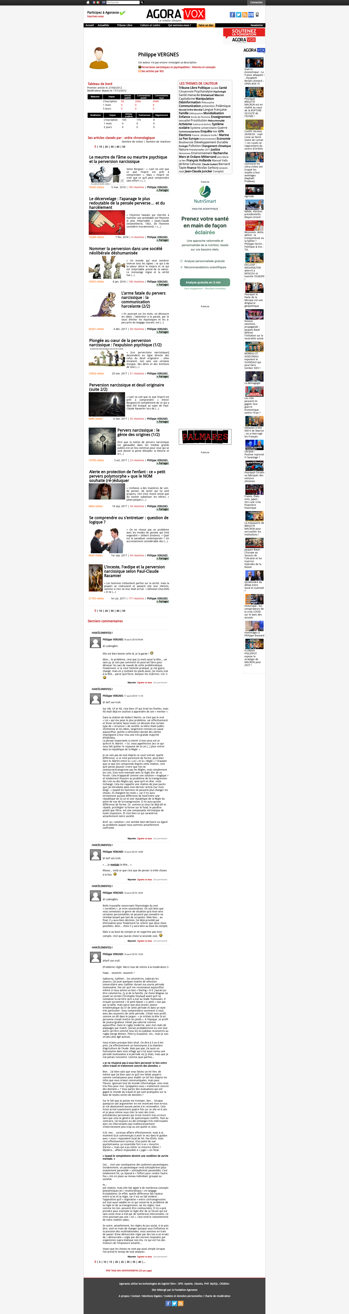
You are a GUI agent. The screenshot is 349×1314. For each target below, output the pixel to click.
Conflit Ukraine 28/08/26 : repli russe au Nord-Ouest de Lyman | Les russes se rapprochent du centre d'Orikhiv (253, 140)
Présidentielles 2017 (199, 149)
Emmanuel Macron (212, 95)
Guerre (222, 127)
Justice (215, 149)
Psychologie (219, 91)
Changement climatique (216, 146)
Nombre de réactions (158, 141)
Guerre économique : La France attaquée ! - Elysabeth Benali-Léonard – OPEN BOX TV (254, 76)
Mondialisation (213, 113)
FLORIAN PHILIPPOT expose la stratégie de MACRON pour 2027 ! (252, 658)
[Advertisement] (150, 36)
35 (134, 1261)
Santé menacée (189, 95)
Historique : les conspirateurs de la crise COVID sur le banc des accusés (254, 611)
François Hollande (198, 160)
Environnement (207, 138)
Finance (191, 167)
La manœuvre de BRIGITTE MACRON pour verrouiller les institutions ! (254, 528)
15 (110, 1261)
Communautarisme (189, 131)
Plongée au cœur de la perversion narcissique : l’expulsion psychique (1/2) (125, 342)
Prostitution (199, 120)
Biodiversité (186, 142)
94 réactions (137, 555)
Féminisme (184, 153)
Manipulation (205, 98)
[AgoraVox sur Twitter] (238, 16)
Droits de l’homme (200, 117)
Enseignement (221, 117)
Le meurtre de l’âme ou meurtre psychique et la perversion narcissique (128, 159)
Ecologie (183, 146)
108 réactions (136, 281)
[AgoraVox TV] (251, 16)
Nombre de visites (132, 141)
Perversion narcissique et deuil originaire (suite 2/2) (126, 387)
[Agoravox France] (94, 2)
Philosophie (207, 102)
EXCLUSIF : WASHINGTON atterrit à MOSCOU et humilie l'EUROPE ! (254, 272)
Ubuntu (198, 1283)
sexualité (184, 120)
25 (122, 1261)
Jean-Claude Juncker (198, 171)
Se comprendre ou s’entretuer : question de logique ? (129, 519)
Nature (183, 149)
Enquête (206, 131)
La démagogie (252, 383)
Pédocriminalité (216, 120)
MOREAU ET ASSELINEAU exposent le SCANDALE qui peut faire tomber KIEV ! (252, 360)
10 (100, 146)
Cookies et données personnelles (183, 1296)
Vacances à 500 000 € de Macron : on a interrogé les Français (254, 432)
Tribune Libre (125, 25)
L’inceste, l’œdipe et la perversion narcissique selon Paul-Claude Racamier (134, 571)
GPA (221, 131)
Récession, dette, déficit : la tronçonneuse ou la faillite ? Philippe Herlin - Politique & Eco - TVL (254, 241)
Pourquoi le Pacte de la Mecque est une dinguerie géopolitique (253, 300)
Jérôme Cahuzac (190, 164)
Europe (194, 138)
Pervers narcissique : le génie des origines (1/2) (138, 432)
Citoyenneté (186, 91)
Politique (204, 88)
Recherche (220, 153)
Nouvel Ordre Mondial (190, 109)
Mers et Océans (190, 157)
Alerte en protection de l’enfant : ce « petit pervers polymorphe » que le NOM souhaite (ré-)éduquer (127, 476)
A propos (124, 1296)
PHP (206, 1283)
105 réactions (136, 187)
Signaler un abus (144, 682)
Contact (135, 1296)
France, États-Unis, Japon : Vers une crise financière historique (252, 502)
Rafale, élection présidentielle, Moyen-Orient (253, 214)
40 (118, 146)
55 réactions (137, 418)
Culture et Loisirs (150, 25)
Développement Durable (211, 142)
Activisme (185, 124)
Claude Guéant (210, 164)
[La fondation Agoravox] (244, 43)
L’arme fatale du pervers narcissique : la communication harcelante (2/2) (143, 299)
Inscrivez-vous (95, 16)
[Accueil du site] (176, 21)
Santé (223, 88)
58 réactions (137, 329)
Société (214, 88)
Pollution (194, 146)
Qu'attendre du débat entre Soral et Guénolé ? (254, 586)
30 (112, 146)
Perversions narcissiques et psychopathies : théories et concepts (178, 67)
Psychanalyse (203, 91)
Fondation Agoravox (185, 1289)
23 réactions (137, 460)
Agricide (249, 196)
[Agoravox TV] (102, 2)
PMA (215, 131)
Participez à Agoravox (103, 12)
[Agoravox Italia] (98, 2)
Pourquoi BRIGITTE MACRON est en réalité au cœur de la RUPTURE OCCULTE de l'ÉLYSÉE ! (253, 107)
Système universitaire (203, 127)
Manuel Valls (220, 160)
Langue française (215, 109)
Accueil (90, 25)
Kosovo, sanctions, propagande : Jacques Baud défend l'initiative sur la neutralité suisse (254, 330)
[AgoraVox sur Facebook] (232, 16)
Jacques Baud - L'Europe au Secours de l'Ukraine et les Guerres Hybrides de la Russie (253, 558)
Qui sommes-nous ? (179, 25)
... (144, 1261)
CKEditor (224, 1283)
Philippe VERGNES (157, 187)
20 (106, 146)
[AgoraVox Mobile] (257, 16)
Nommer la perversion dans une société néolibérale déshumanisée (125, 250)
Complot (218, 171)
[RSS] (245, 16)
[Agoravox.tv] (254, 52)
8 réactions (137, 237)
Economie (223, 138)
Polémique (223, 106)
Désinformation (190, 102)
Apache (188, 1283)
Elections (185, 135)
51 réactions (137, 373)
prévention (208, 106)
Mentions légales (152, 1296)
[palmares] (205, 443)
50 (123, 146)
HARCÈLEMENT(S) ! (102, 632)
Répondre (132, 682)
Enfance (184, 117)
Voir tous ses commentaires (129, 1270)
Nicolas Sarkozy (207, 167)
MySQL (214, 1283)
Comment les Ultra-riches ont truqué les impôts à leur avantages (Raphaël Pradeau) (253, 172)
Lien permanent (160, 682)
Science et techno (202, 124)
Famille (183, 113)
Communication (190, 106)
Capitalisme (187, 98)
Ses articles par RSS (152, 71)
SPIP (180, 1283)
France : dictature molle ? (205, 135)
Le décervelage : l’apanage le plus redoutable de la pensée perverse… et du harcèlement (127, 203)
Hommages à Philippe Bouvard (254, 634)
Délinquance (196, 113)
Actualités (103, 25)
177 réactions (136, 598)
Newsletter (257, 25)
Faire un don (206, 25)
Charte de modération (217, 1296)
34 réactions (137, 506)
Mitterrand (208, 157)
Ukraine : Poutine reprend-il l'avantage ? (254, 454)
